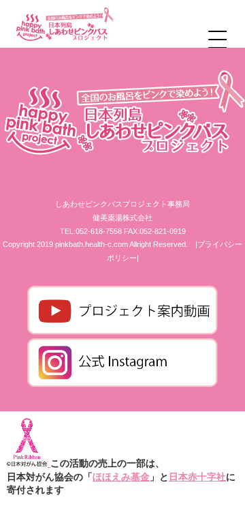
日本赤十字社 (197, 476)
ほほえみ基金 (121, 476)
